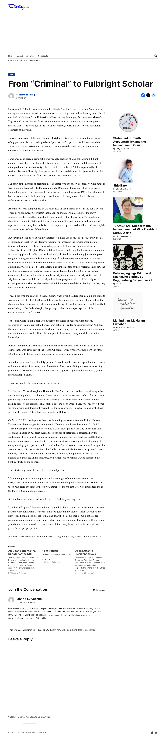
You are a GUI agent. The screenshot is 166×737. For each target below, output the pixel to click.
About (20, 56)
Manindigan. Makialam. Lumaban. (129, 322)
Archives (30, 56)
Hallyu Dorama (18, 717)
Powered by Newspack (36, 732)
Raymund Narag (27, 94)
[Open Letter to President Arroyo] (91, 561)
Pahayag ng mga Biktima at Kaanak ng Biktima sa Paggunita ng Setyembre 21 (132, 276)
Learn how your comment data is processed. (73, 629)
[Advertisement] (83, 34)
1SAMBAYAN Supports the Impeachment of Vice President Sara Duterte (135, 229)
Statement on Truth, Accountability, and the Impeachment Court (129, 141)
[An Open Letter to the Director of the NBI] (25, 561)
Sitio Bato (120, 185)
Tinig (11, 75)
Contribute (43, 56)
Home (10, 56)
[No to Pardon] (58, 556)
